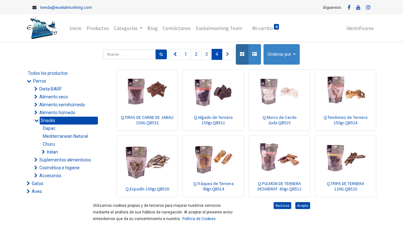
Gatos (37, 183)
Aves (37, 191)
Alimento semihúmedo (62, 104)
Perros (39, 81)
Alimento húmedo (57, 112)
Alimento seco (53, 96)
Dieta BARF (50, 88)
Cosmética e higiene (59, 167)
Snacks (48, 120)
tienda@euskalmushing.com (66, 7)
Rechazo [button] (282, 205)
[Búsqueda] (161, 54)
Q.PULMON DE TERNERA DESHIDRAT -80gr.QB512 (279, 186)
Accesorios (50, 175)
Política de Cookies (199, 219)
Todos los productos (48, 73)
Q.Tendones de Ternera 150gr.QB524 (345, 119)
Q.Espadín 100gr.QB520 (147, 189)
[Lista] (254, 54)
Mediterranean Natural (65, 136)
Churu (49, 144)
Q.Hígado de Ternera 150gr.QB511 (213, 119)
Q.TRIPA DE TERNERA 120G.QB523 (345, 186)
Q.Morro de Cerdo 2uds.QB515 (280, 119)
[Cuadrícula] (242, 54)
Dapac (49, 128)
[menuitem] (75, 28)
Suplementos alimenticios (65, 159)
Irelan (52, 151)
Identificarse (360, 28)
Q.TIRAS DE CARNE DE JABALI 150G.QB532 (147, 119)
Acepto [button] (302, 205)
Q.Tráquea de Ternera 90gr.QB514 (213, 186)
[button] (282, 54)
